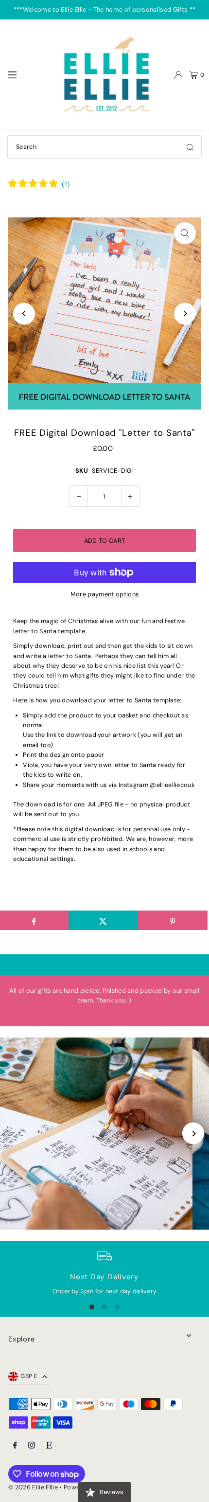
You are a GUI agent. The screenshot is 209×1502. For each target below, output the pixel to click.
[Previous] (24, 313)
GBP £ (28, 1376)
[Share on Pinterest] (172, 920)
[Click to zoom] (185, 233)
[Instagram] (31, 1446)
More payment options (104, 594)
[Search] (190, 147)
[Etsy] (49, 1446)
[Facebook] (15, 1446)
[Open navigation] (27, 74)
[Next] (185, 313)
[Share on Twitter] (103, 920)
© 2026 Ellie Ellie (33, 1487)
